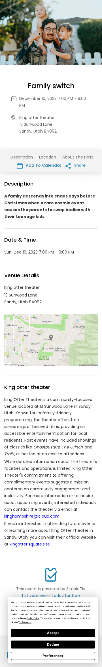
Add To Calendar (43, 165)
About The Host (77, 157)
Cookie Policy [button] (33, 618)
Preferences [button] (25, 622)
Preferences (52, 656)
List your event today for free (51, 595)
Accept (53, 633)
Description (21, 157)
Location (47, 157)
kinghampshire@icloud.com (32, 516)
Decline (53, 645)
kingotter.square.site (30, 544)
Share (79, 165)
